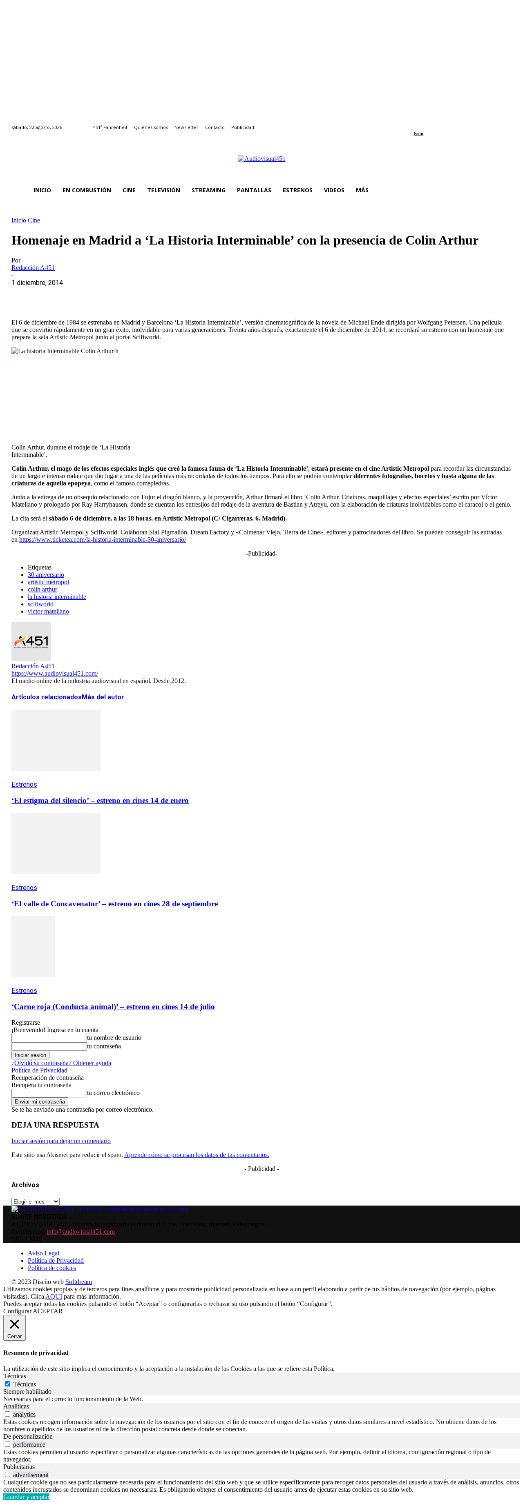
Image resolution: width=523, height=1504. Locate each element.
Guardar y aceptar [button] (26, 1496)
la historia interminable (57, 596)
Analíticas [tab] (16, 1406)
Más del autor (103, 697)
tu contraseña (104, 1046)
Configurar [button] (17, 1311)
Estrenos (24, 784)
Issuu (418, 133)
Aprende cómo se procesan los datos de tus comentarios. (196, 1154)
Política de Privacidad (39, 1070)
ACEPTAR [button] (48, 1311)
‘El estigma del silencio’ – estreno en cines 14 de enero (100, 800)
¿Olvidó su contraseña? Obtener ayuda (61, 1062)
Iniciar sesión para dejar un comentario (61, 1140)
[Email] (142, 295)
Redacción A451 (33, 267)
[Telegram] (172, 295)
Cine (34, 220)
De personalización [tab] (28, 1436)
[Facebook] (416, 122)
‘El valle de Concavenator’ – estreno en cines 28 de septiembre (114, 903)
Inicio (18, 220)
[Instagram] (425, 122)
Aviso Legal (43, 1253)
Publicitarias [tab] (19, 1466)
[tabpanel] (261, 1399)
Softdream (78, 1281)
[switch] (7, 1414)
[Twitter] (444, 122)
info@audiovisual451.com (81, 1231)
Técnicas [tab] (14, 1376)
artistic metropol (48, 581)
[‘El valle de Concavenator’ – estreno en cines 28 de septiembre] (56, 880)
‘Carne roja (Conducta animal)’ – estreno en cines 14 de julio (113, 1006)
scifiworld (41, 604)
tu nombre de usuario (114, 1037)
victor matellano (48, 611)
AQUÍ (53, 1296)
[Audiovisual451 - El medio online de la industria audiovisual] (261, 163)
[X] (54, 295)
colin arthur (42, 589)
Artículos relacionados (46, 697)
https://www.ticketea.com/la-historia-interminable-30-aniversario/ (102, 539)
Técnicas (24, 1384)
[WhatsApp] (83, 295)
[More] (201, 295)
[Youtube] (453, 122)
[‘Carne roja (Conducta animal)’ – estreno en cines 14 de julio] (33, 982)
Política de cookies (52, 1267)
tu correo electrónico (113, 1092)
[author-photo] (31, 658)
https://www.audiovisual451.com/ (54, 673)
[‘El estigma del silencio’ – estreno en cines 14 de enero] (56, 776)
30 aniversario (46, 574)
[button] (502, 190)
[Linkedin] (435, 122)
